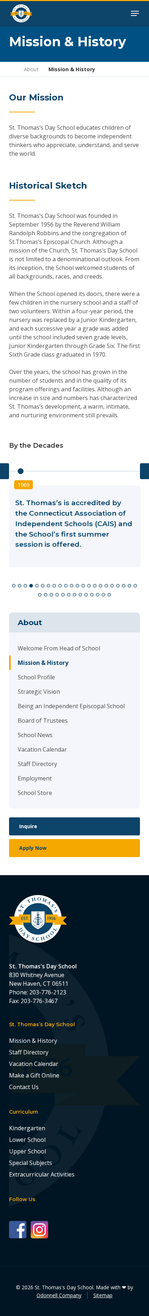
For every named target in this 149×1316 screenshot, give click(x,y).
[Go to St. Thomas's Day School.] (11, 69)
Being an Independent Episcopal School (71, 706)
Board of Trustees (43, 720)
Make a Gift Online (34, 1075)
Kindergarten (27, 1128)
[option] (74, 526)
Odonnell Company (59, 1295)
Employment (35, 778)
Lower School (27, 1140)
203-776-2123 (47, 992)
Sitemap (102, 1295)
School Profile (36, 677)
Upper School (27, 1151)
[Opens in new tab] (20, 1229)
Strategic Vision (39, 692)
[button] (135, 12)
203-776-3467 (39, 1001)
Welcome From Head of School (59, 648)
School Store (35, 793)
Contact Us (24, 1087)
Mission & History (43, 663)
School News (35, 735)
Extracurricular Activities (41, 1174)
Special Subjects (30, 1163)
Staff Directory (37, 764)
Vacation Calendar (42, 749)
